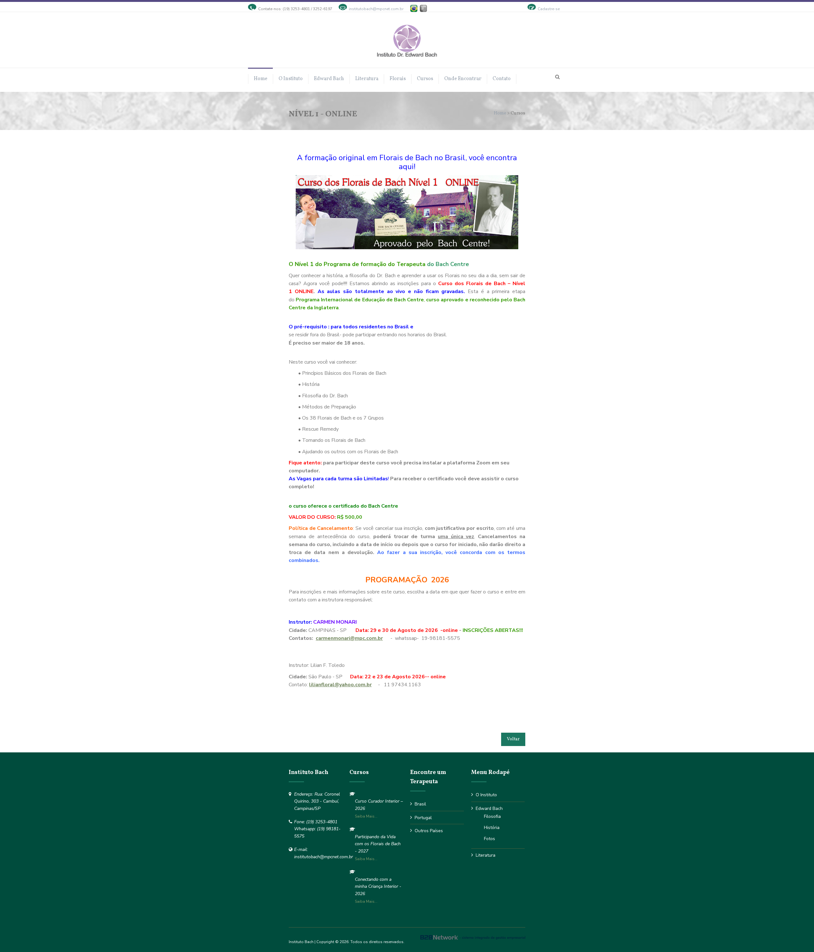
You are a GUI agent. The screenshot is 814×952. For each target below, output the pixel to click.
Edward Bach (329, 78)
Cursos (425, 78)
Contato (502, 78)
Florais (398, 78)
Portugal (423, 818)
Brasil (420, 804)
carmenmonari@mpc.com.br (349, 638)
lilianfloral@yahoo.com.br (340, 684)
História (492, 828)
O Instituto (291, 78)
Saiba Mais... (366, 816)
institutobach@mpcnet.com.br (376, 8)
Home (260, 78)
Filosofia (492, 816)
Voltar (513, 739)
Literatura (366, 78)
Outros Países (429, 831)
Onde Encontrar (462, 78)
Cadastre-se (549, 8)
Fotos (489, 839)
